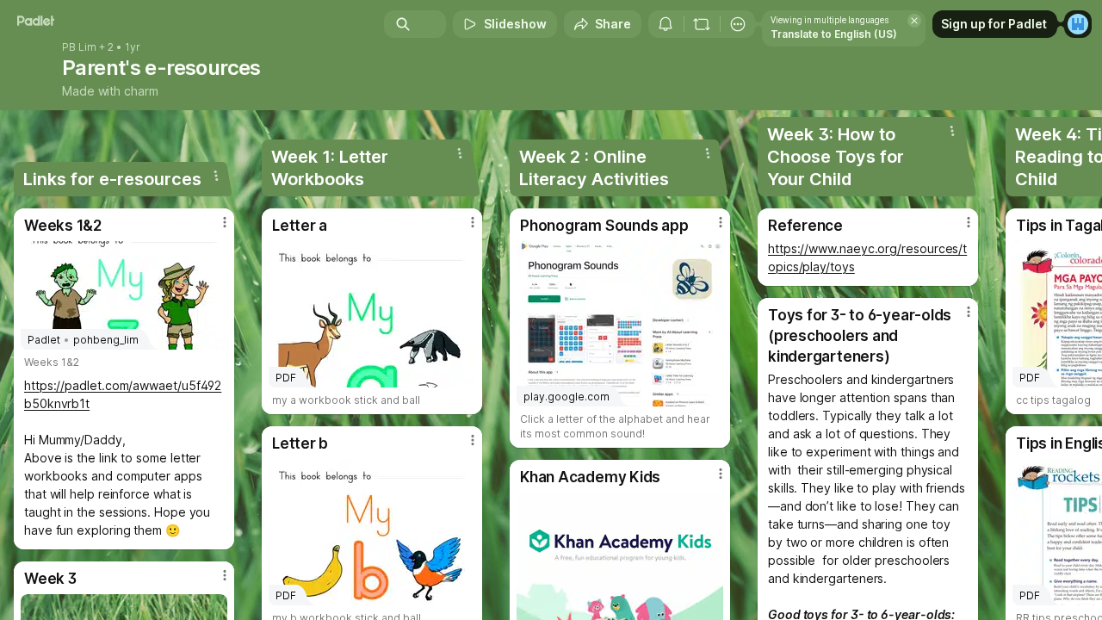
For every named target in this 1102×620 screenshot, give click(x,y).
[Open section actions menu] (216, 176)
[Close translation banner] (914, 21)
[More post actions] (224, 222)
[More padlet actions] (738, 24)
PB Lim (79, 47)
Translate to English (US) (834, 34)
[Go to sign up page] (1078, 24)
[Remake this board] (701, 24)
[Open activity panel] (665, 24)
